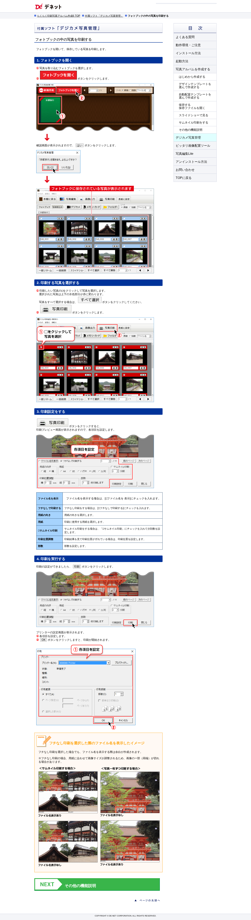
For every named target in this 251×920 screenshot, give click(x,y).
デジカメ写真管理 (188, 137)
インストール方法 (188, 53)
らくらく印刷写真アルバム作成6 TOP (58, 15)
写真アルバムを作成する (193, 69)
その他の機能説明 (190, 129)
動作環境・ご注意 (188, 45)
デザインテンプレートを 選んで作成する (195, 85)
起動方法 (182, 61)
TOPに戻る (184, 177)
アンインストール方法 (191, 161)
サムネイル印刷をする (193, 122)
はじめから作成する (192, 76)
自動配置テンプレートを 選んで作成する (195, 96)
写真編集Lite (184, 153)
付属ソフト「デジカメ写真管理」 (104, 15)
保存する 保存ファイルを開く (192, 106)
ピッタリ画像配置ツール (193, 145)
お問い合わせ (185, 169)
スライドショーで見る (193, 115)
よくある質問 (185, 37)
